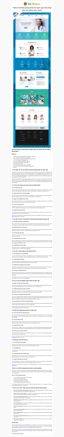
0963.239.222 (44, 181)
